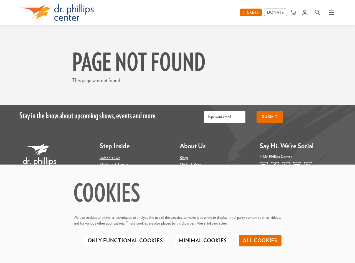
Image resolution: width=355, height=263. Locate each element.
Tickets (251, 13)
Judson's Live (110, 158)
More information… (213, 223)
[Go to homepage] (56, 12)
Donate (275, 13)
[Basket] (294, 12)
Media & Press (191, 164)
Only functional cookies (125, 240)
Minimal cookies (203, 240)
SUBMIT (269, 117)
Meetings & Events (114, 164)
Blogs (184, 158)
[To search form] (317, 12)
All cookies (260, 240)
